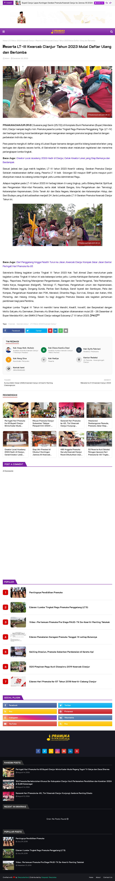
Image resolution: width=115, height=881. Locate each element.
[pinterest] (85, 711)
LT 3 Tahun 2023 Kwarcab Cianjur (21, 40)
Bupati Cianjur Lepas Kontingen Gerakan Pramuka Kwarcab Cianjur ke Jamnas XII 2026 (57, 3)
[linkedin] (70, 751)
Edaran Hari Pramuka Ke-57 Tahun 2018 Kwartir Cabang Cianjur (62, 681)
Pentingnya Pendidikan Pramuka (46, 592)
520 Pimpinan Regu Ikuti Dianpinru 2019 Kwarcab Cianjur (59, 666)
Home (5, 40)
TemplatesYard (23, 877)
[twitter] (85, 705)
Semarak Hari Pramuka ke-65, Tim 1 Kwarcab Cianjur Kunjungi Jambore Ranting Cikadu (54, 793)
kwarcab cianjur (23, 324)
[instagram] (30, 717)
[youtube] (30, 723)
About (98, 877)
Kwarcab (11, 324)
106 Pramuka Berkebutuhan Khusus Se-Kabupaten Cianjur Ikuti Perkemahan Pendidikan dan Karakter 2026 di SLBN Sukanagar (64, 782)
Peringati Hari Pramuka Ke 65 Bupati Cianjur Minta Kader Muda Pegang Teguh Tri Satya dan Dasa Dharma (62, 769)
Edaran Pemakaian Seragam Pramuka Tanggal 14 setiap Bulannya (63, 636)
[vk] (85, 717)
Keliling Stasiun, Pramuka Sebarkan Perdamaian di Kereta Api (61, 651)
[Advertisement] (57, 555)
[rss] (30, 711)
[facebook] (30, 705)
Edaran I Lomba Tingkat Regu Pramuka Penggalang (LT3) (58, 607)
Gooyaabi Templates (48, 877)
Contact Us (107, 877)
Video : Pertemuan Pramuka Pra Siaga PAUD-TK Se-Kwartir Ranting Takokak (69, 622)
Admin (7, 58)
